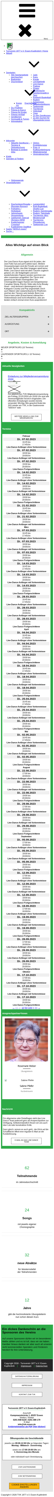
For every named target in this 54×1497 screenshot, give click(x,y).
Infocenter (10, 141)
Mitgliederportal (40, 152)
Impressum (26, 1366)
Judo (35, 75)
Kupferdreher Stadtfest (21, 227)
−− (16, 1008)
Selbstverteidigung (41, 104)
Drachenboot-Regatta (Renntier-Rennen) (20, 205)
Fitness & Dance (18, 110)
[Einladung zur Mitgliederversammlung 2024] (29, 386)
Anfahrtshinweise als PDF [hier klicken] (26, 1427)
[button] (27, 317)
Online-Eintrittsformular (40, 144)
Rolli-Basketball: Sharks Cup (40, 207)
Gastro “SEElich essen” (16, 229)
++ (36, 1008)
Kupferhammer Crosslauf (17, 223)
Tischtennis (38, 109)
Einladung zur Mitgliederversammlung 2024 (28, 377)
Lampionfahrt (39, 204)
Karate (36, 79)
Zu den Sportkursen (42, 115)
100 (30, 1008)
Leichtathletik (39, 82)
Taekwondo (38, 106)
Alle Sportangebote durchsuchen (19, 76)
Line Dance (38, 84)
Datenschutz (42, 1366)
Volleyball (37, 111)
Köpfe (8, 156)
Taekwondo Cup (40, 224)
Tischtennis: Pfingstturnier (39, 221)
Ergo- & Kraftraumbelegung (41, 148)
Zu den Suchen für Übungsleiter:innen (41, 119)
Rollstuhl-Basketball (42, 97)
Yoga (35, 113)
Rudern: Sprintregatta (42, 211)
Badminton (16, 79)
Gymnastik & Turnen (20, 119)
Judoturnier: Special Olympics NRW (20, 219)
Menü (46, 39)
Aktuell (9, 53)
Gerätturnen (16, 117)
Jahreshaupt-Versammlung (17, 214)
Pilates (36, 88)
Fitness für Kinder (19, 112)
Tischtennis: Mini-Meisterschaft (41, 216)
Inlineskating (16, 121)
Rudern (36, 100)
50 (26, 1008)
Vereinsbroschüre (41, 154)
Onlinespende (17, 180)
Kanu (35, 77)
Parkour (36, 86)
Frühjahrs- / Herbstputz (16, 210)
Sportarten (10, 73)
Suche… (10, 231)
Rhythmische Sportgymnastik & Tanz (41, 93)
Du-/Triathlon (17, 108)
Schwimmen (38, 102)
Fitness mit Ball (18, 114)
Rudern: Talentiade (41, 213)
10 (23, 1008)
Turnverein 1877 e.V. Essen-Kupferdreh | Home (27, 51)
